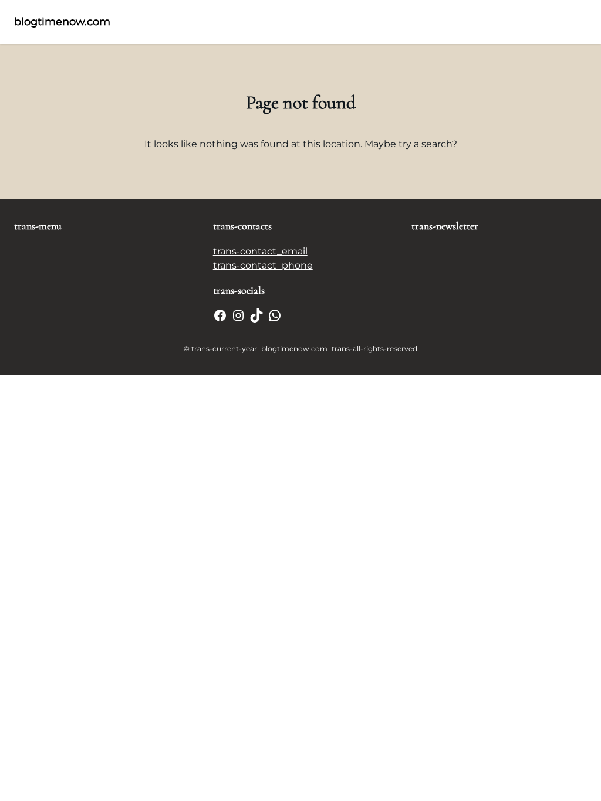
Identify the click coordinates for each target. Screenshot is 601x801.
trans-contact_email (260, 251)
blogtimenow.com (62, 21)
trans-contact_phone (263, 265)
